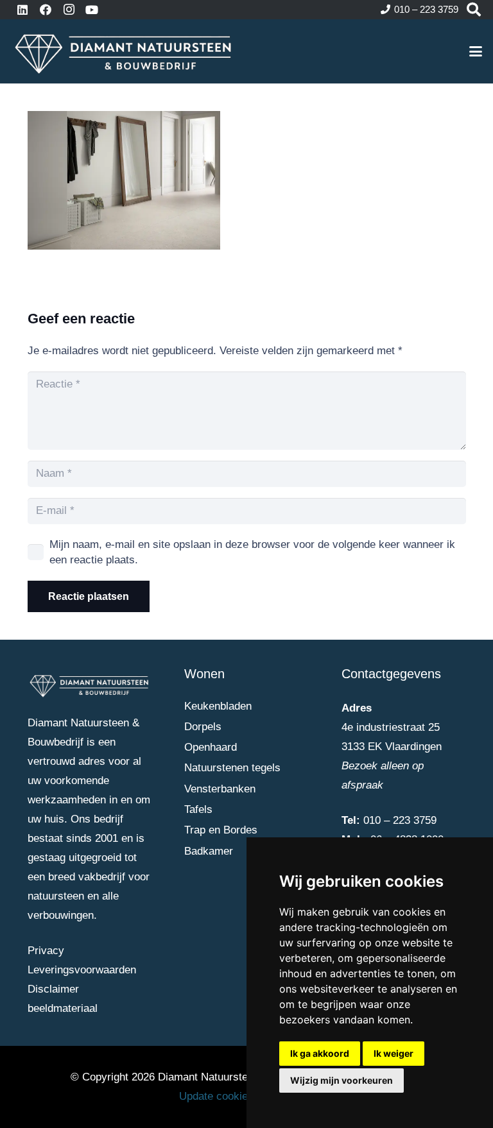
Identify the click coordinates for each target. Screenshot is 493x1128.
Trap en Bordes (220, 830)
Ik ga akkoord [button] (319, 1053)
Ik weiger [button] (393, 1053)
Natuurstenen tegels (232, 768)
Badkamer (208, 851)
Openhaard (210, 747)
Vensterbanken (219, 789)
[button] (475, 51)
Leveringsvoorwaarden (82, 970)
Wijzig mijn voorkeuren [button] (341, 1080)
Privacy (46, 950)
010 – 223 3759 (400, 820)
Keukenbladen (218, 706)
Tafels (198, 809)
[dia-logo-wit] (124, 51)
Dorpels (202, 727)
